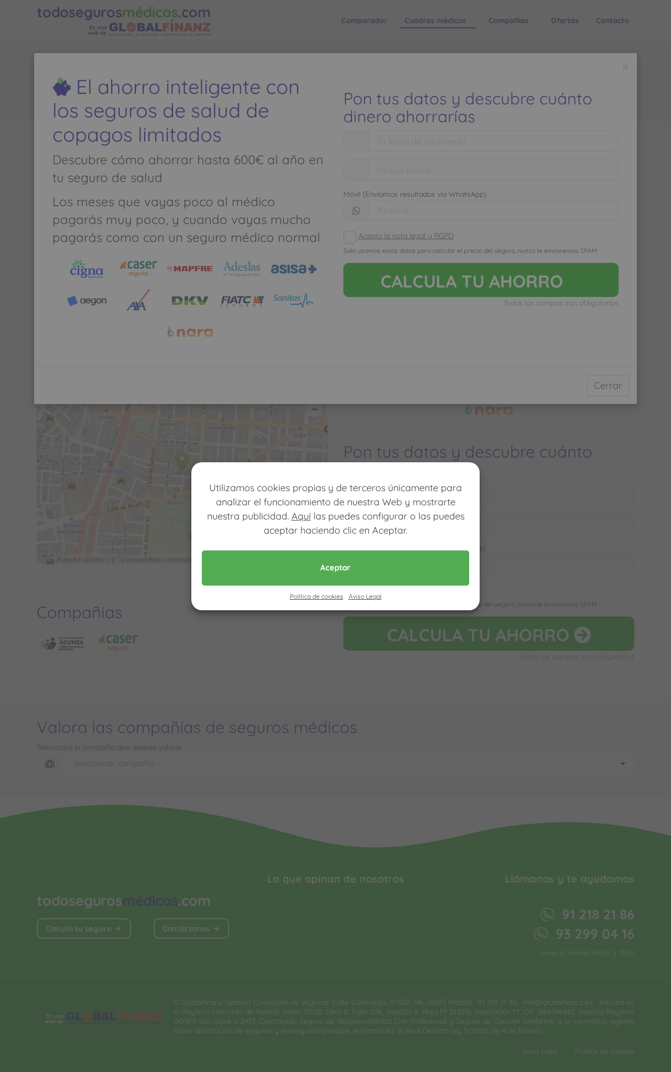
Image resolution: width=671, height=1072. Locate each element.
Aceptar (335, 567)
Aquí (301, 516)
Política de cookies (316, 596)
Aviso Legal (365, 596)
